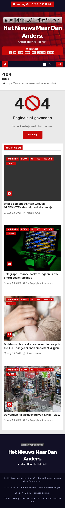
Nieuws (24, 159)
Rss (38, 159)
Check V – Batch (23, 492)
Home (5, 78)
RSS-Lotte (48, 159)
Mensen (41, 52)
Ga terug (32, 134)
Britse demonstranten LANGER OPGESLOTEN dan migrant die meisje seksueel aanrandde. (28, 207)
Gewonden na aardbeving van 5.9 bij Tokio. (32, 414)
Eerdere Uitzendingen (49, 487)
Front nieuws (32, 212)
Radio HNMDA (11, 487)
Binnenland (13, 159)
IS (10, 52)
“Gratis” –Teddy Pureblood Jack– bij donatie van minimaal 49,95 (32, 500)
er (15, 52)
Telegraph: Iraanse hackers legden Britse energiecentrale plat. (31, 275)
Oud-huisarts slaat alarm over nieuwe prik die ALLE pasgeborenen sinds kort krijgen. (32, 346)
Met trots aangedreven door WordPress (24, 478)
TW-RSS (11, 163)
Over (20, 52)
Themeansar (35, 481)
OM (33, 52)
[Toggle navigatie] (45, 64)
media (51, 52)
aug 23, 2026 (14, 212)
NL (32, 159)
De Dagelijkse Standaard (39, 283)
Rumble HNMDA (28, 487)
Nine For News (33, 353)
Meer (27, 52)
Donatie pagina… (42, 492)
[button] (51, 64)
